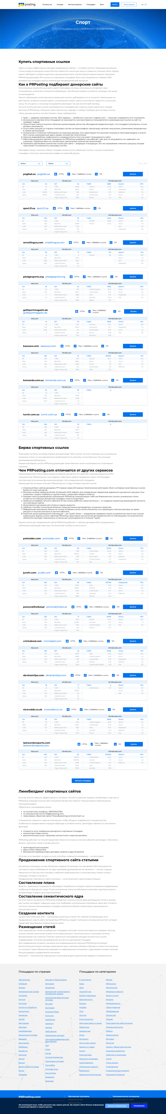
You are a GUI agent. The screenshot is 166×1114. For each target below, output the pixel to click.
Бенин (22, 1063)
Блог (102, 5)
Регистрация (129, 5)
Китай (48, 1053)
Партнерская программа (78, 1096)
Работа (109, 1031)
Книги (82, 1051)
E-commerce (85, 980)
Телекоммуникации (115, 1075)
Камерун (49, 1024)
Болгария (49, 1008)
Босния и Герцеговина (56, 980)
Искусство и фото (87, 1043)
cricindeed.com (52, 641)
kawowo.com (48, 346)
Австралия (24, 1023)
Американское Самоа (29, 992)
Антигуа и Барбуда (27, 1007)
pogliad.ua (43, 174)
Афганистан (24, 980)
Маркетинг (84, 1071)
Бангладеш (24, 1043)
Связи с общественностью (118, 1047)
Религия (110, 1043)
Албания (23, 984)
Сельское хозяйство (115, 1051)
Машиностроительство (90, 1075)
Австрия (23, 1027)
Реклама (110, 1039)
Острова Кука (51, 1069)
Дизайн (83, 1007)
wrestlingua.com (54, 242)
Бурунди (49, 1016)
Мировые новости (114, 992)
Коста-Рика (50, 1073)
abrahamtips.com (56, 675)
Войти (115, 5)
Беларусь (23, 1051)
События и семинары (116, 1055)
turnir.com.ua (49, 414)
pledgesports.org (55, 276)
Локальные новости (88, 1067)
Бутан (21, 1071)
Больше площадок (83, 781)
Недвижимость (113, 1003)
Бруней (49, 1004)
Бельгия (23, 1055)
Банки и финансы (87, 996)
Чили (47, 1049)
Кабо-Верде (51, 1031)
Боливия (23, 1075)
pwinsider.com (51, 538)
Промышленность (114, 1027)
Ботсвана (49, 984)
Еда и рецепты (86, 1019)
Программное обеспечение (119, 1023)
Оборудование (113, 1007)
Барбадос (23, 1047)
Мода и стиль (112, 996)
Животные (84, 1027)
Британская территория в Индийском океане (57, 993)
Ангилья (23, 1003)
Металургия (111, 988)
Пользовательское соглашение (126, 1096)
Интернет (84, 1039)
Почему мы (47, 5)
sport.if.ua (42, 208)
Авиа (81, 984)
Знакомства (84, 1031)
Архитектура (85, 992)
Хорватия (49, 1077)
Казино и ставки (87, 1047)
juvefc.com (44, 572)
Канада (48, 1027)
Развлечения (112, 1035)
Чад (47, 1045)
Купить (133, 174)
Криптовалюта (86, 1063)
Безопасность (85, 999)
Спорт (109, 1059)
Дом (81, 1011)
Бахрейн (23, 1039)
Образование (112, 1011)
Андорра (23, 996)
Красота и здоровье (88, 1059)
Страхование (112, 1067)
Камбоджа (50, 1020)
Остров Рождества (54, 1057)
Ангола (22, 999)
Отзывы (60, 5)
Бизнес (82, 1003)
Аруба (22, 1019)
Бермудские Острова (29, 1067)
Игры (81, 1035)
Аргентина (24, 1011)
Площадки (91, 5)
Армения (23, 1015)
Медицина (111, 984)
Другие (82, 1015)
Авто (81, 988)
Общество (111, 1015)
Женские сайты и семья (90, 1023)
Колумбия (50, 1065)
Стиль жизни (112, 1063)
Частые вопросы (75, 5)
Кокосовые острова (54, 1061)
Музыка (109, 999)
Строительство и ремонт (117, 1071)
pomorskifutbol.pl (56, 607)
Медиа (109, 980)
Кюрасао (49, 1081)
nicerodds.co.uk (53, 709)
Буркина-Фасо (52, 1012)
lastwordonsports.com (36, 745)
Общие (109, 1019)
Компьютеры (85, 1055)
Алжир (22, 988)
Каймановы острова (54, 1035)
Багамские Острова (28, 1035)
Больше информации (117, 1106)
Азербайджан (25, 1031)
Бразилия (50, 988)
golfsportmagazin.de (35, 312)
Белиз (22, 1059)
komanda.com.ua (55, 380)
